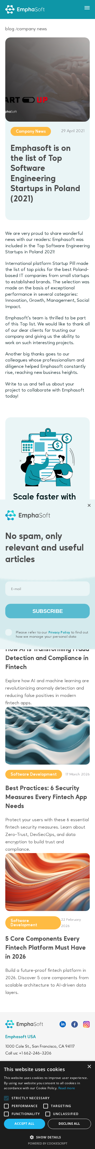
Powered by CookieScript (47, 1143)
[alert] (47, 1105)
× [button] (89, 1067)
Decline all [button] (69, 1123)
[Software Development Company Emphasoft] (25, 9)
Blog (9, 29)
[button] (47, 1137)
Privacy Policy (59, 633)
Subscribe (47, 611)
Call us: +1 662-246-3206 (28, 1053)
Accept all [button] (24, 1123)
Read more (66, 1088)
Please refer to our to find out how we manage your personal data (52, 635)
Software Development (34, 774)
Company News (32, 29)
